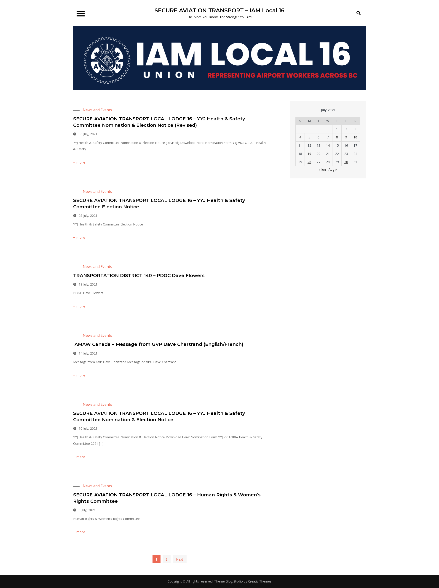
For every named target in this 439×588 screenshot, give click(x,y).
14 (328, 145)
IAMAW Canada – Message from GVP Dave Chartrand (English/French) (158, 344)
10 (355, 137)
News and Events (97, 109)
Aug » (333, 169)
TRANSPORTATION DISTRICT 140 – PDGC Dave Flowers (139, 275)
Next (179, 559)
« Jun (322, 169)
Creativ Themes (259, 581)
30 (346, 162)
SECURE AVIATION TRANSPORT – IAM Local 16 (219, 10)
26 (309, 162)
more (80, 162)
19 (309, 153)
